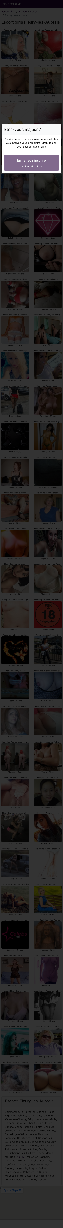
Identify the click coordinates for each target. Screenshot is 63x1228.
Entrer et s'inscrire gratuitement (31, 162)
